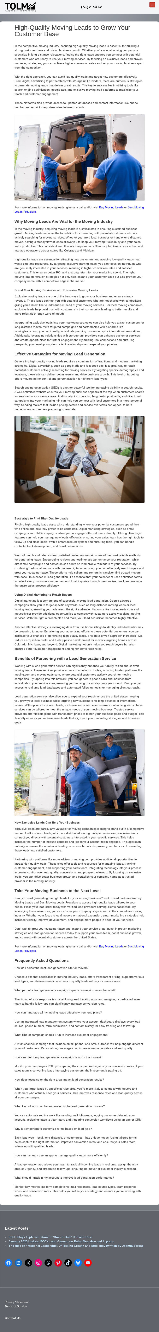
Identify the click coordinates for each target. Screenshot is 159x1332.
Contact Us (12, 1317)
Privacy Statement (17, 1302)
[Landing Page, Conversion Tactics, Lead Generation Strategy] (20, 6)
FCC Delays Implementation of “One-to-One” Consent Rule (50, 1237)
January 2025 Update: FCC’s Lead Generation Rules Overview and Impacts (61, 1241)
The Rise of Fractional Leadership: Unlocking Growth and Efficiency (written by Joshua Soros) (76, 1245)
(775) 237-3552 (91, 7)
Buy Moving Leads (111, 207)
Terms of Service (16, 1306)
